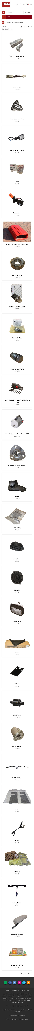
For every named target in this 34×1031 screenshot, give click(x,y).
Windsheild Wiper (17, 778)
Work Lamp (17, 621)
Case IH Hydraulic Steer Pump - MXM (17, 434)
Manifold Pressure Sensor (17, 307)
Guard (17, 653)
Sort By (4, 27)
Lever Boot (17, 559)
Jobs (27, 990)
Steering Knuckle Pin (17, 119)
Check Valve (17, 715)
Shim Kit (17, 872)
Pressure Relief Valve (17, 369)
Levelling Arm (17, 88)
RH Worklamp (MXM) (17, 150)
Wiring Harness (17, 903)
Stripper (17, 684)
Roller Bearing (17, 275)
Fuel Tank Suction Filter (17, 56)
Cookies (14, 990)
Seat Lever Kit (17, 528)
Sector (17, 496)
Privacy (7, 990)
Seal (17, 809)
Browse (29, 12)
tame (26, 1019)
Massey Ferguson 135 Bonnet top (17, 244)
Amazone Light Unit (17, 965)
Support (17, 840)
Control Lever (17, 213)
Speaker (17, 590)
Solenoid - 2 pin (17, 338)
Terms (21, 990)
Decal (17, 182)
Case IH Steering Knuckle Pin (17, 465)
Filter (10, 12)
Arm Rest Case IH (17, 934)
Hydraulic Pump (17, 746)
